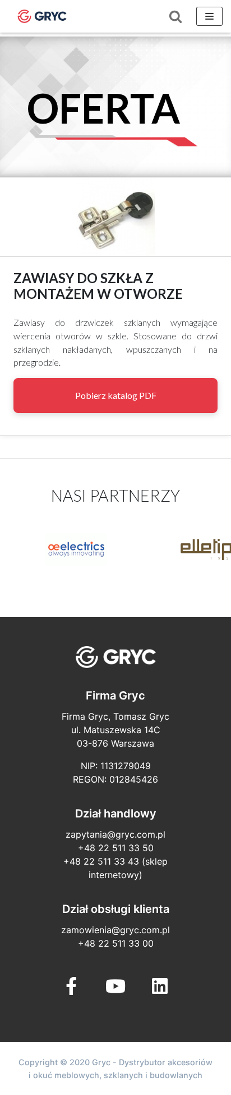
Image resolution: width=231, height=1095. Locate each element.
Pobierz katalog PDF (115, 395)
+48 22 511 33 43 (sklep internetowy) (115, 868)
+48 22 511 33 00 (116, 943)
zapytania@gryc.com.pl (115, 834)
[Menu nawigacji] (209, 16)
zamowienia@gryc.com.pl (115, 929)
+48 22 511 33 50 (116, 847)
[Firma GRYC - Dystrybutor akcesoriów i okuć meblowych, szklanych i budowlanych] (42, 16)
